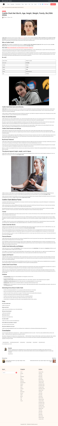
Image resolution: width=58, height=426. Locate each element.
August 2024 (41, 408)
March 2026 (41, 379)
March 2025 (41, 397)
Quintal (10, 348)
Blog (21, 378)
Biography (4, 11)
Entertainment (22, 382)
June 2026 (40, 375)
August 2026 (41, 372)
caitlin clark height (28, 342)
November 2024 (41, 403)
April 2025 (40, 396)
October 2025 (41, 387)
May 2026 (40, 376)
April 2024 (40, 414)
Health (21, 385)
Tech (21, 397)
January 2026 (41, 382)
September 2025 (42, 388)
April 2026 (40, 378)
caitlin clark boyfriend (6, 342)
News (21, 390)
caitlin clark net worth (42, 342)
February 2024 (41, 417)
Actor (21, 372)
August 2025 (41, 390)
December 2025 (41, 384)
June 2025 (40, 393)
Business (21, 379)
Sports (21, 396)
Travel (21, 400)
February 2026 (41, 381)
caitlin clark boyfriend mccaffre (14, 342)
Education (22, 381)
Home (3, 7)
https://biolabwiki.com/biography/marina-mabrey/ (20, 47)
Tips (21, 399)
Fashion (21, 384)
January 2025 (41, 400)
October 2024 (41, 405)
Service (21, 393)
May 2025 (40, 394)
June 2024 (40, 411)
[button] (53, 4)
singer (21, 394)
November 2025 (41, 385)
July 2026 (40, 373)
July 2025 (40, 391)
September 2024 (42, 406)
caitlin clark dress (22, 342)
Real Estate (22, 391)
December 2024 (41, 402)
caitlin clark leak (35, 342)
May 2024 (40, 412)
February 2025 (41, 399)
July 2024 (40, 409)
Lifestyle (21, 388)
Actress (21, 373)
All (20, 375)
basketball (22, 37)
